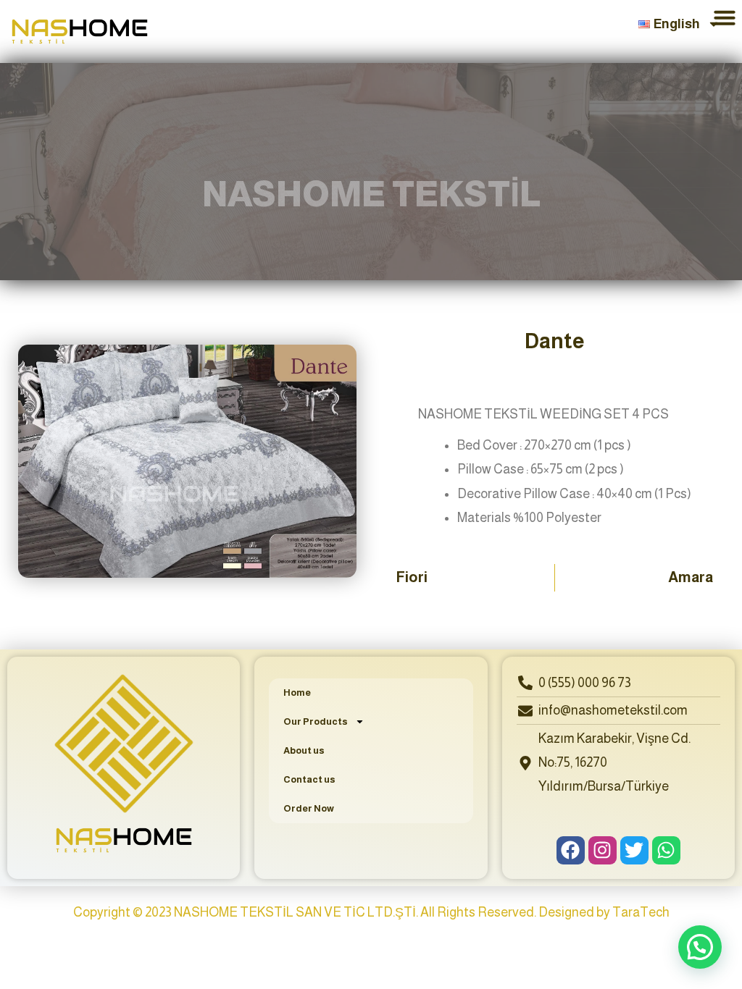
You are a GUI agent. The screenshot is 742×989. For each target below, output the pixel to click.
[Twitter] (634, 850)
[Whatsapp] (666, 850)
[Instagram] (602, 850)
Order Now (308, 808)
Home (297, 692)
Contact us (309, 779)
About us (304, 750)
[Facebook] (570, 850)
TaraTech (641, 912)
